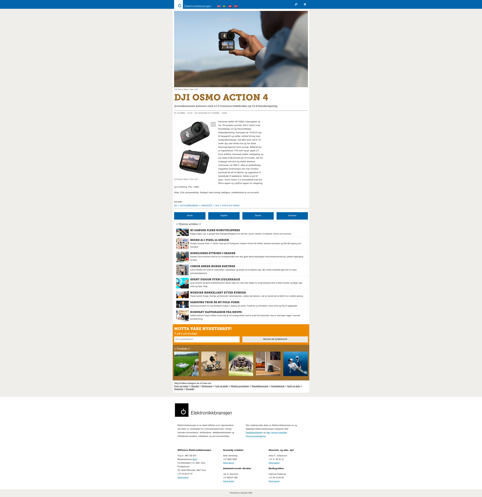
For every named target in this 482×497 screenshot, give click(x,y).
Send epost (182, 478)
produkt (206, 205)
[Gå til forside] (192, 4)
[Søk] (296, 4)
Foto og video (181, 386)
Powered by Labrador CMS (241, 493)
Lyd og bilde (221, 386)
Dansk (258, 216)
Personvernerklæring (256, 436)
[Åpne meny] (305, 4)
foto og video (231, 205)
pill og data (294, 386)
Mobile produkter (240, 386)
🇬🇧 (219, 6)
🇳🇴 (236, 6)
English (224, 216)
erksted (179, 389)
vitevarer (208, 386)
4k (175, 205)
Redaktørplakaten (254, 433)
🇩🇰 (230, 6)
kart (194, 459)
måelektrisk (278, 386)
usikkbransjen (261, 386)
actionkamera (189, 205)
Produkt (190, 389)
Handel (195, 386)
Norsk (190, 216)
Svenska (292, 216)
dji (217, 205)
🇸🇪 (224, 6)
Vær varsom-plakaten (276, 433)
